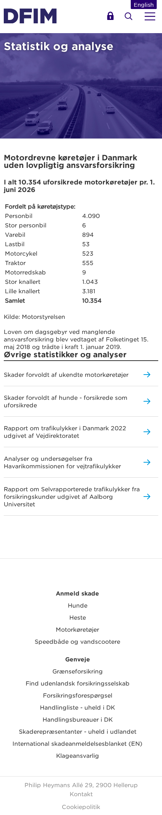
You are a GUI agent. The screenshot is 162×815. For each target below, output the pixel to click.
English (144, 4)
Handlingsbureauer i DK (78, 719)
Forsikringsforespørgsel (77, 695)
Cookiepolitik (81, 806)
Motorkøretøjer (77, 629)
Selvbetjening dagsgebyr (111, 18)
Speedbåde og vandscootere (77, 641)
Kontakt (81, 793)
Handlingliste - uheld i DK (77, 707)
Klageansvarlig (77, 755)
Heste (77, 617)
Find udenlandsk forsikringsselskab (78, 683)
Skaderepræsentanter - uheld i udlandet (77, 731)
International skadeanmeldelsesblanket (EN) (77, 743)
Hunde (77, 605)
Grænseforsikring (77, 671)
